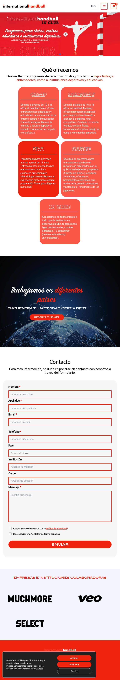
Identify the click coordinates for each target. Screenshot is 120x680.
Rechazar (74, 664)
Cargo (12, 473)
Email (12, 414)
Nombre (14, 386)
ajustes (39, 669)
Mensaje (14, 487)
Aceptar (74, 658)
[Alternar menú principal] (104, 6)
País (11, 445)
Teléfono (14, 431)
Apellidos (15, 400)
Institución (15, 459)
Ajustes (74, 671)
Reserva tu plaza (46, 317)
